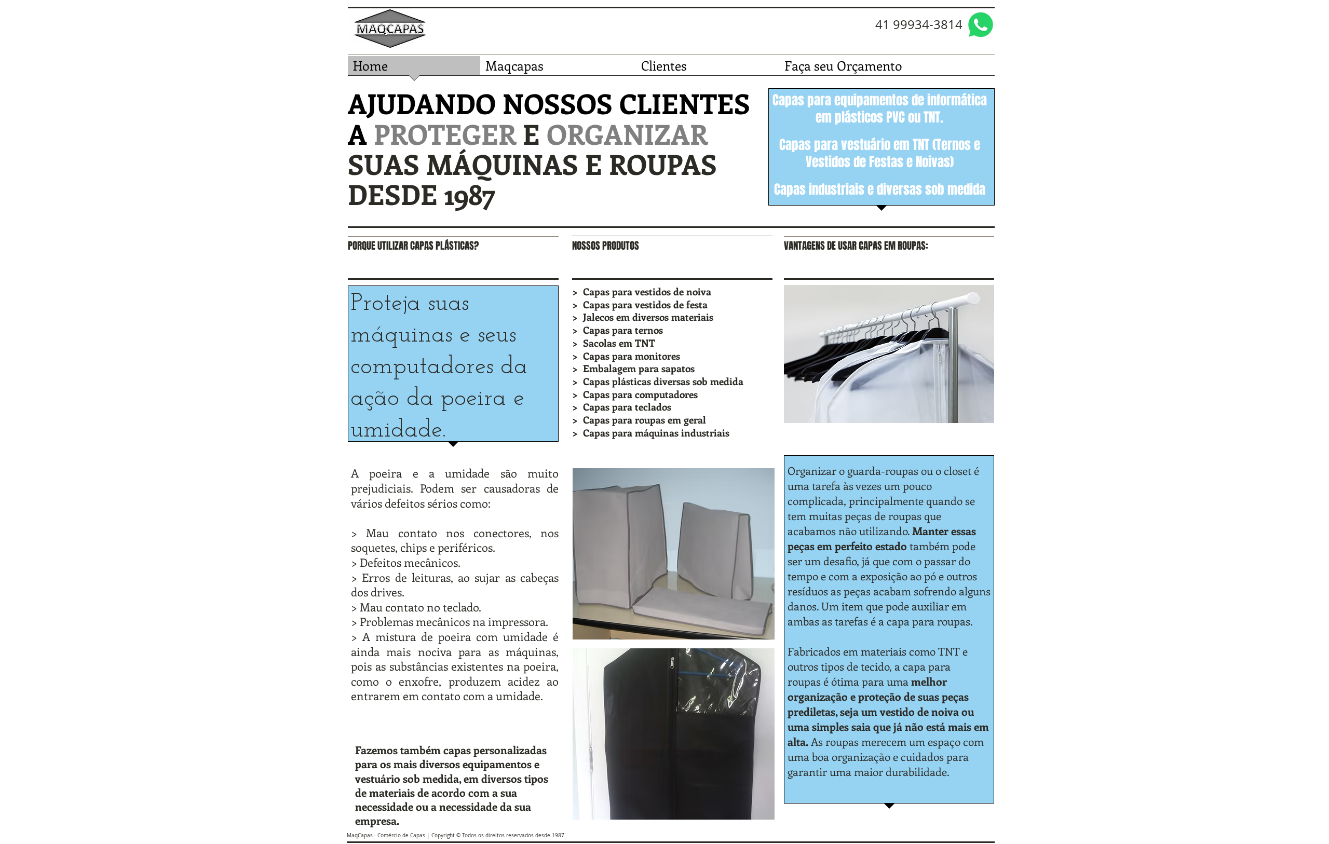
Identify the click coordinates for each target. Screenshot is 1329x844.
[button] (674, 553)
